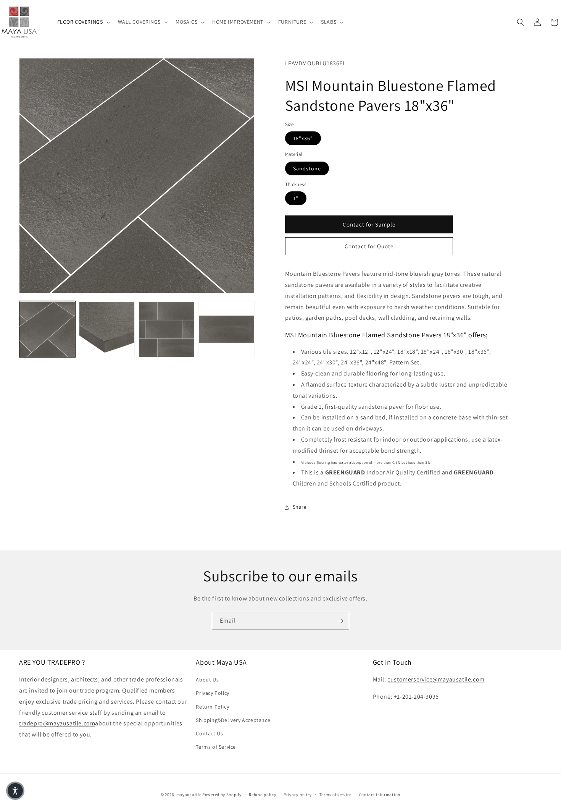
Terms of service (335, 794)
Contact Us (209, 733)
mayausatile (189, 794)
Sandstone (307, 168)
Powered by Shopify (222, 794)
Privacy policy (298, 794)
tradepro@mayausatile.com (57, 724)
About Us (207, 679)
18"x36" (303, 138)
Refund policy (262, 794)
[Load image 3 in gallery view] (167, 329)
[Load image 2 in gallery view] (107, 329)
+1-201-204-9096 (416, 697)
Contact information (379, 794)
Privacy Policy (212, 693)
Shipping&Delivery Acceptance (233, 720)
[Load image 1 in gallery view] (47, 329)
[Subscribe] (340, 621)
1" (295, 198)
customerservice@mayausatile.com (436, 679)
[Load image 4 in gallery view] (226, 329)
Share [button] (300, 506)
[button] (83, 22)
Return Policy (212, 706)
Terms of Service (216, 746)
